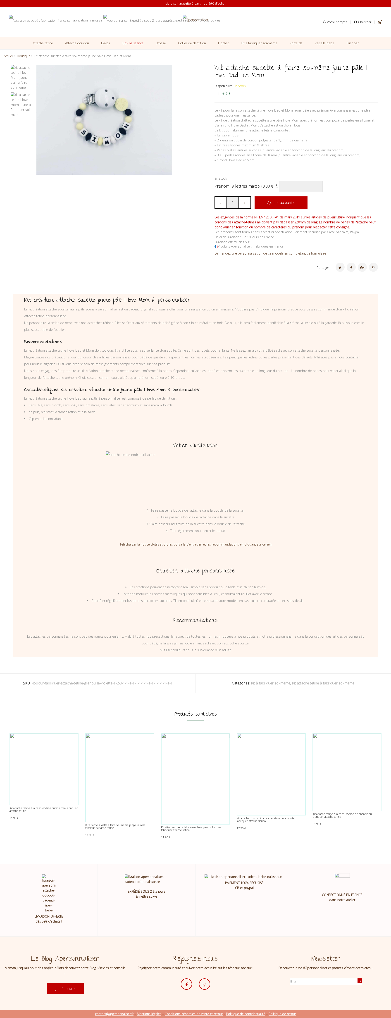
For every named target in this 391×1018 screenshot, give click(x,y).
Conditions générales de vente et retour (194, 1014)
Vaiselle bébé (324, 43)
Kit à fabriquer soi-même (259, 43)
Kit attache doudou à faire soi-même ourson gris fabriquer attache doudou (265, 819)
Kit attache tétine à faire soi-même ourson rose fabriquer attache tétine (44, 809)
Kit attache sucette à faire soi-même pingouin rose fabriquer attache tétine (115, 826)
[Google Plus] (362, 267)
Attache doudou (77, 43)
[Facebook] (351, 267)
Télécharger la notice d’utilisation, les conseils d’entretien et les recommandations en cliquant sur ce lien (196, 544)
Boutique (23, 56)
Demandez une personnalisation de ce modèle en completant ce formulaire (270, 253)
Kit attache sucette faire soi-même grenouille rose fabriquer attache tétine (191, 828)
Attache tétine (43, 43)
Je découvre (65, 988)
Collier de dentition (192, 43)
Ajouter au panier (281, 202)
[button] (185, 71)
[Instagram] (204, 984)
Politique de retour (282, 1014)
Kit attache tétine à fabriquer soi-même (323, 683)
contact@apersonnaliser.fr (114, 1014)
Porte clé (296, 43)
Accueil (8, 56)
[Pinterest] (373, 267)
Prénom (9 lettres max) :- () (246, 186)
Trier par (352, 43)
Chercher (364, 22)
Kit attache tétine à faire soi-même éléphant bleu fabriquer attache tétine (342, 815)
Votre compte (336, 22)
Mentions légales (149, 1014)
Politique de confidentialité (245, 1014)
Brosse (161, 43)
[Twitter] (340, 267)
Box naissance (132, 43)
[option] (22, 78)
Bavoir (105, 43)
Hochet (223, 43)
